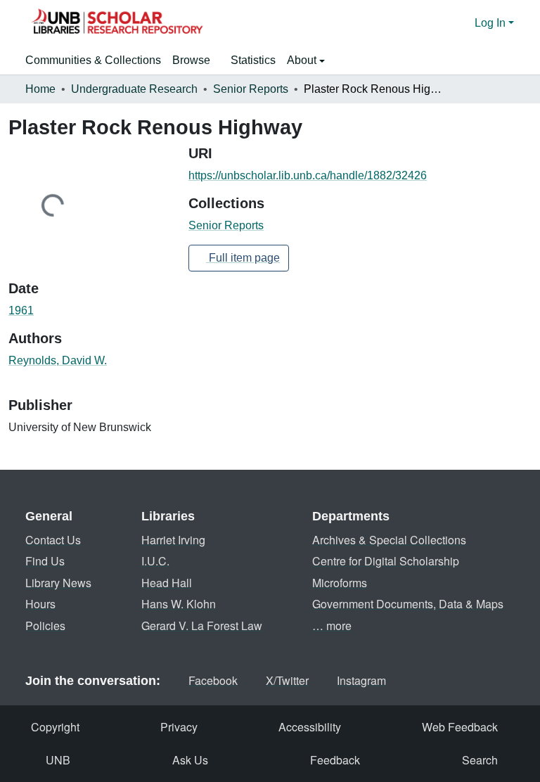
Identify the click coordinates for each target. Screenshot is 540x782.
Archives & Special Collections (389, 540)
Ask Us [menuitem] (190, 760)
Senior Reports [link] (250, 89)
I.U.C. (155, 561)
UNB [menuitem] (58, 760)
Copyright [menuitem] (55, 727)
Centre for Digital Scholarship (385, 561)
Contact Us (53, 540)
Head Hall (166, 583)
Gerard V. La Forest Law (201, 625)
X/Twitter (287, 680)
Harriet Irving (173, 540)
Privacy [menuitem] (179, 727)
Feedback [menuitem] (335, 760)
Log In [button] (491, 23)
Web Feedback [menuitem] (460, 727)
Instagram (361, 680)
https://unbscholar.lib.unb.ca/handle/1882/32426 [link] (307, 175)
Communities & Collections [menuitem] (93, 60)
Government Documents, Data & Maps (407, 604)
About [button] (303, 60)
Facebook (213, 680)
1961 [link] (21, 310)
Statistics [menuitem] (253, 60)
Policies (45, 625)
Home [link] (40, 89)
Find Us (45, 561)
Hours (40, 604)
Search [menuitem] (480, 760)
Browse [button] (191, 60)
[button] (116, 23)
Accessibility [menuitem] (309, 727)
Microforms (339, 583)
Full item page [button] (243, 258)
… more (332, 625)
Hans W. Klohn (178, 604)
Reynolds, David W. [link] (57, 360)
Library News (58, 583)
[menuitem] (195, 60)
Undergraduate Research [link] (134, 89)
